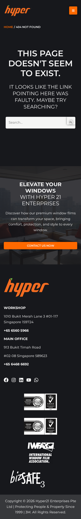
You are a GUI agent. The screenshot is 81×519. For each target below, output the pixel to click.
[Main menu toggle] (73, 10)
